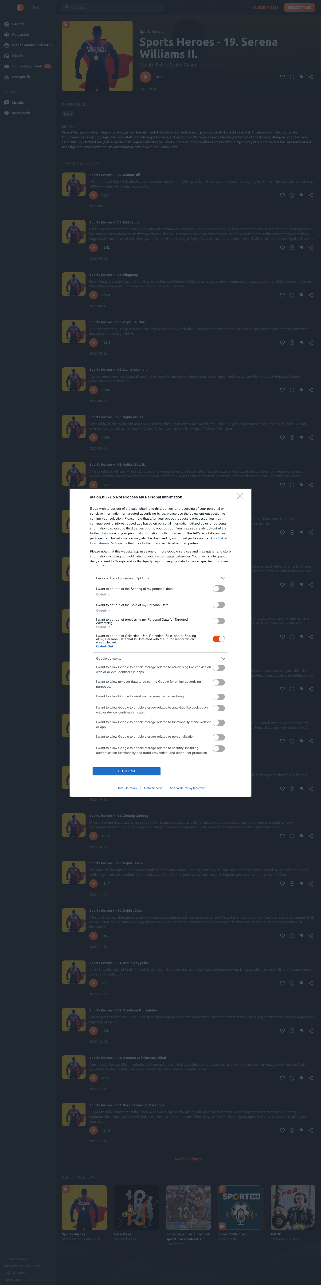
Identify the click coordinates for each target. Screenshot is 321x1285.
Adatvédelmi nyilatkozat (187, 788)
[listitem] (160, 578)
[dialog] (160, 642)
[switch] (219, 588)
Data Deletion (127, 788)
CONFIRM (126, 771)
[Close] (241, 497)
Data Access (153, 788)
